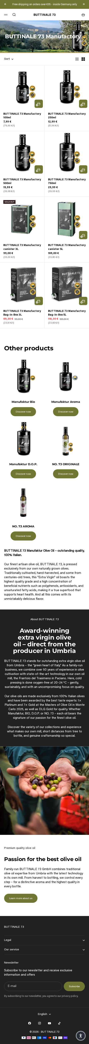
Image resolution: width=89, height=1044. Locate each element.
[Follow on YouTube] (49, 1023)
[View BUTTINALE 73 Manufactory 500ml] (22, 153)
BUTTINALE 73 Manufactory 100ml (22, 116)
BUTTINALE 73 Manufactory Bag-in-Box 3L (22, 313)
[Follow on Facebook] (29, 1023)
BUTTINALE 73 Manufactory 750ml (67, 181)
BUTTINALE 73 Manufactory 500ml (22, 181)
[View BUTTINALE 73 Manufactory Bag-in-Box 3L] (22, 284)
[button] (81, 1036)
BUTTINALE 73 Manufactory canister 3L (22, 247)
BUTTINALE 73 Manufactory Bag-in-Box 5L (67, 313)
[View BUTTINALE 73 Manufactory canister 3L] (22, 219)
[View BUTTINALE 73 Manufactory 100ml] (22, 87)
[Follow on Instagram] (39, 1023)
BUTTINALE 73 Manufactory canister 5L (67, 247)
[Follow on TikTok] (59, 1023)
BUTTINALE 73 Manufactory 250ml (67, 116)
